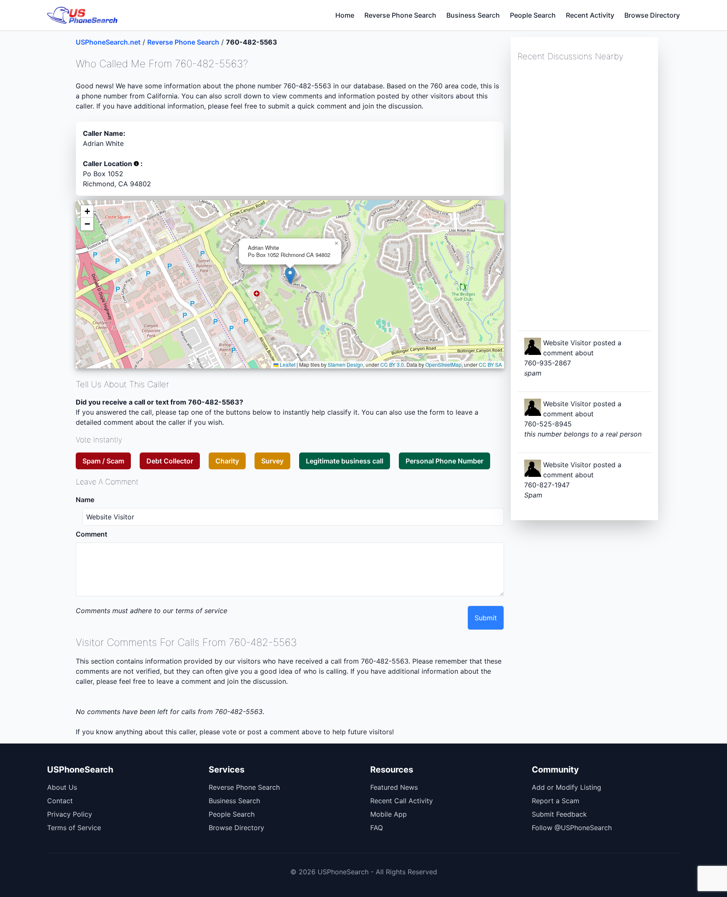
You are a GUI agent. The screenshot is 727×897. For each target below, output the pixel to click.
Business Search (473, 15)
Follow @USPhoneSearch (572, 827)
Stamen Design (345, 364)
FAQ (376, 827)
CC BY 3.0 (392, 364)
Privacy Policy (69, 814)
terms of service (201, 610)
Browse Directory (652, 15)
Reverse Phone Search (400, 15)
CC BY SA (490, 364)
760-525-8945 (548, 424)
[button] (290, 275)
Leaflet (287, 364)
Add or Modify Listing (566, 787)
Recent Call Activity (401, 800)
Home (344, 15)
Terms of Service (74, 827)
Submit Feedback (559, 814)
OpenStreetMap (443, 364)
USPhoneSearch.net (108, 42)
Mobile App (388, 814)
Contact (60, 800)
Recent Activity (590, 15)
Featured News (394, 787)
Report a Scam (555, 800)
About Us (62, 787)
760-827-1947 (547, 485)
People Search (533, 15)
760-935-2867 (547, 363)
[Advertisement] (580, 195)
